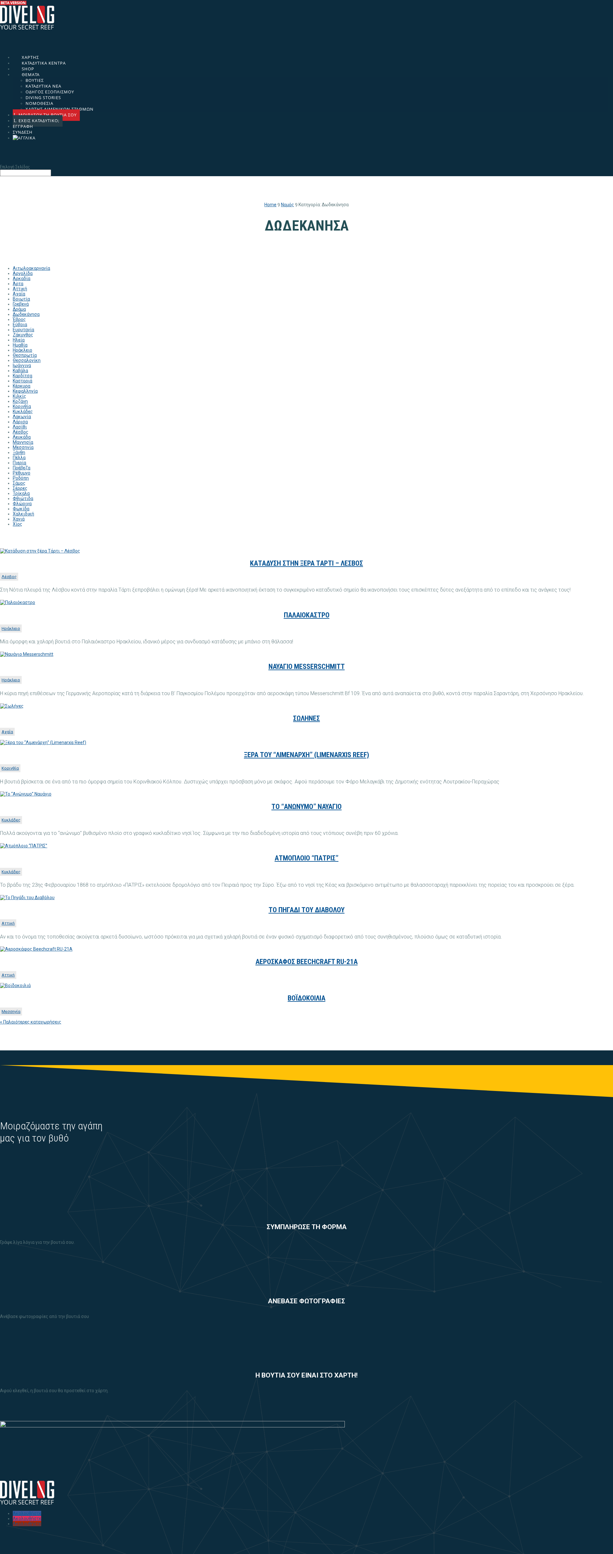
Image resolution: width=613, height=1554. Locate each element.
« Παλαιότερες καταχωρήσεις (30, 1021)
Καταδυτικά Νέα (43, 86)
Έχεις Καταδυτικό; (39, 120)
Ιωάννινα (22, 365)
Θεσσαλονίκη (27, 360)
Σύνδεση (23, 132)
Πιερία (19, 462)
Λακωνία (22, 416)
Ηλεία (19, 339)
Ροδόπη (21, 478)
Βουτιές (35, 80)
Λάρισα (20, 421)
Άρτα (18, 283)
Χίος (17, 524)
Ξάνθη (19, 452)
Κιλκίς (19, 396)
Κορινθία (22, 406)
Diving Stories (43, 97)
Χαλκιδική (23, 513)
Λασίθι (20, 426)
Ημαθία (20, 345)
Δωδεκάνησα (26, 314)
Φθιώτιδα (23, 498)
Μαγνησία (23, 442)
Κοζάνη (20, 401)
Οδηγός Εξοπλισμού (50, 92)
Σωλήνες (306, 718)
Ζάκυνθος (23, 334)
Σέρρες (20, 488)
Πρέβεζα (21, 467)
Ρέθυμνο (21, 472)
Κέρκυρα (21, 385)
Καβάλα (20, 370)
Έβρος (19, 319)
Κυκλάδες (23, 411)
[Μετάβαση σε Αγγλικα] (310, 147)
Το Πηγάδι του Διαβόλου (306, 910)
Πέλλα (19, 457)
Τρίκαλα (21, 493)
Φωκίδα (21, 508)
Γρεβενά (21, 304)
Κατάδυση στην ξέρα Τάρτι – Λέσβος (306, 563)
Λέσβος (20, 432)
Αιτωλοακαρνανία (31, 268)
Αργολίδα (23, 273)
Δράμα (19, 309)
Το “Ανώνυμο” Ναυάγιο (306, 807)
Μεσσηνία (23, 447)
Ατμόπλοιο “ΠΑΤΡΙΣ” (306, 858)
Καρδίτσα (22, 375)
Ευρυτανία (23, 329)
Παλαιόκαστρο (306, 615)
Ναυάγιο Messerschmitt (307, 667)
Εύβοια (20, 324)
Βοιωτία (21, 299)
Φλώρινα (22, 503)
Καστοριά (22, 380)
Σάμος (19, 483)
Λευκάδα (22, 437)
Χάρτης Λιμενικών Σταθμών (60, 109)
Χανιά (19, 519)
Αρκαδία (21, 278)
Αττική (20, 288)
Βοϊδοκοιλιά (306, 998)
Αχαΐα (19, 293)
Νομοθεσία (39, 103)
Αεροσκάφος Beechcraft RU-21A (306, 962)
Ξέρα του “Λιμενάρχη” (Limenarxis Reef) (306, 755)
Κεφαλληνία (25, 391)
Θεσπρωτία (25, 355)
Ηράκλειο (22, 350)
